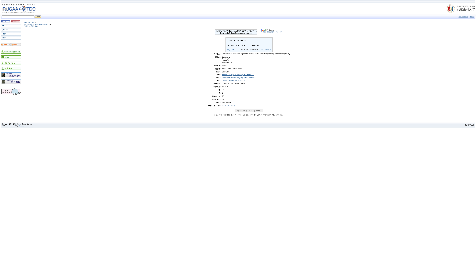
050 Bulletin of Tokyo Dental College (37, 24)
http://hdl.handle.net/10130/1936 (233, 80)
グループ (278, 32)
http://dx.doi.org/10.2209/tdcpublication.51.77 (238, 75)
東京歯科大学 (463, 17)
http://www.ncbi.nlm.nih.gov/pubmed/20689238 (238, 78)
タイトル (5, 30)
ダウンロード (266, 49)
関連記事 (270, 32)
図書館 (472, 17)
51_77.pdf (230, 49)
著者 (4, 34)
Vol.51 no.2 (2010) (30, 26)
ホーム (4, 26)
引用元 (263, 32)
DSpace (21, 126)
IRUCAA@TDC (29, 22)
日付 (4, 38)
